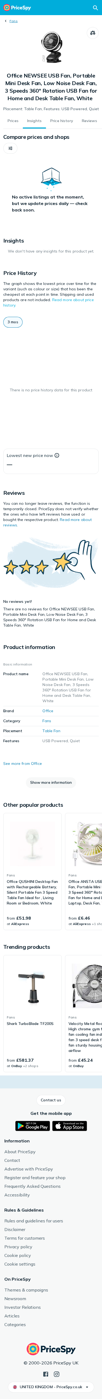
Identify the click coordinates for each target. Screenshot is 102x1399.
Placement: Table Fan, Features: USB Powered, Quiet (51, 108)
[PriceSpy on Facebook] (45, 1373)
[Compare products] (93, 33)
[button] (10, 148)
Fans (14, 21)
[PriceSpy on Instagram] (56, 1373)
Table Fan (51, 730)
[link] (32, 871)
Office (47, 710)
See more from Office (22, 763)
